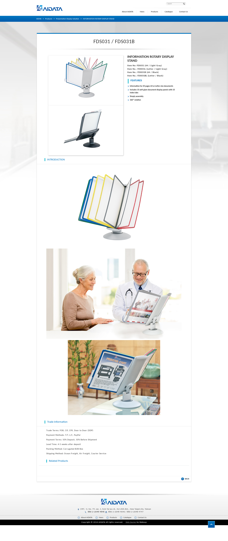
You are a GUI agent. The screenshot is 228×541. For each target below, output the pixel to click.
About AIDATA (127, 12)
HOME (38, 19)
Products (154, 12)
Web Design (131, 522)
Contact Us (183, 12)
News (142, 12)
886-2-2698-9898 (96, 512)
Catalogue (169, 12)
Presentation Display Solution (67, 19)
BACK (187, 479)
